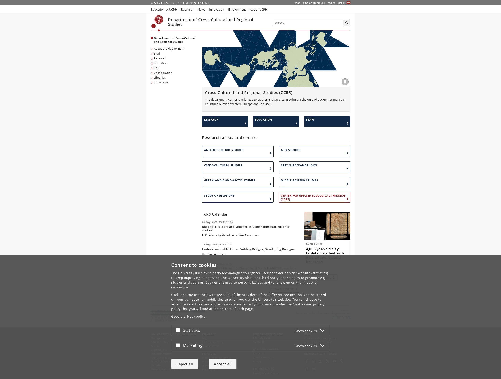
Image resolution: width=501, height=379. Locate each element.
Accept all (223, 364)
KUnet (331, 2)
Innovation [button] (216, 9)
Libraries (160, 77)
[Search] (346, 23)
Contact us (161, 82)
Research (160, 58)
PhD (156, 68)
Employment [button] (237, 9)
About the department (169, 48)
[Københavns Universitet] (157, 23)
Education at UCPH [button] (164, 9)
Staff (157, 53)
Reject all (184, 364)
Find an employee (314, 2)
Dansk (342, 2)
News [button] (201, 9)
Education (161, 63)
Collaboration (163, 73)
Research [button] (187, 9)
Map (297, 2)
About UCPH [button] (258, 9)
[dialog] (250, 317)
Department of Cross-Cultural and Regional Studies (174, 40)
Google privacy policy (188, 316)
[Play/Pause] (345, 81)
